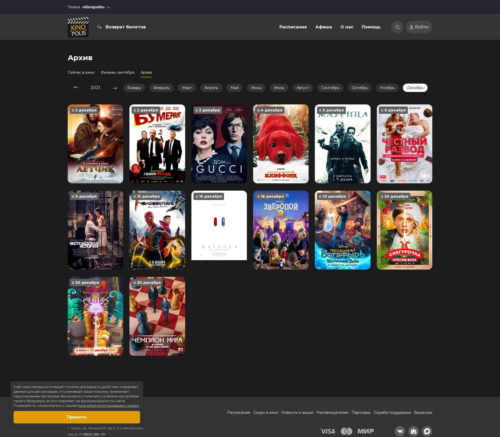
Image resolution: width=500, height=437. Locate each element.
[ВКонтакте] (400, 431)
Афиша (323, 26)
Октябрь (360, 87)
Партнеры (361, 412)
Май (234, 87)
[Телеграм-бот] (413, 431)
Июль (279, 87)
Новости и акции (297, 412)
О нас (346, 26)
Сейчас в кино (81, 72)
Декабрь (415, 87)
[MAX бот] (427, 431)
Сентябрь (330, 87)
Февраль (161, 87)
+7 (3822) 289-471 (92, 434)
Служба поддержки (392, 412)
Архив (146, 72)
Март (187, 87)
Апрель (211, 87)
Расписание (293, 26)
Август (303, 87)
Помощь (371, 26)
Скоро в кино (265, 412)
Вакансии (423, 412)
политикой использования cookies (108, 405)
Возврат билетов (126, 26)
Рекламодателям (332, 412)
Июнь (256, 87)
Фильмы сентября (117, 72)
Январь (134, 87)
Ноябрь (387, 87)
